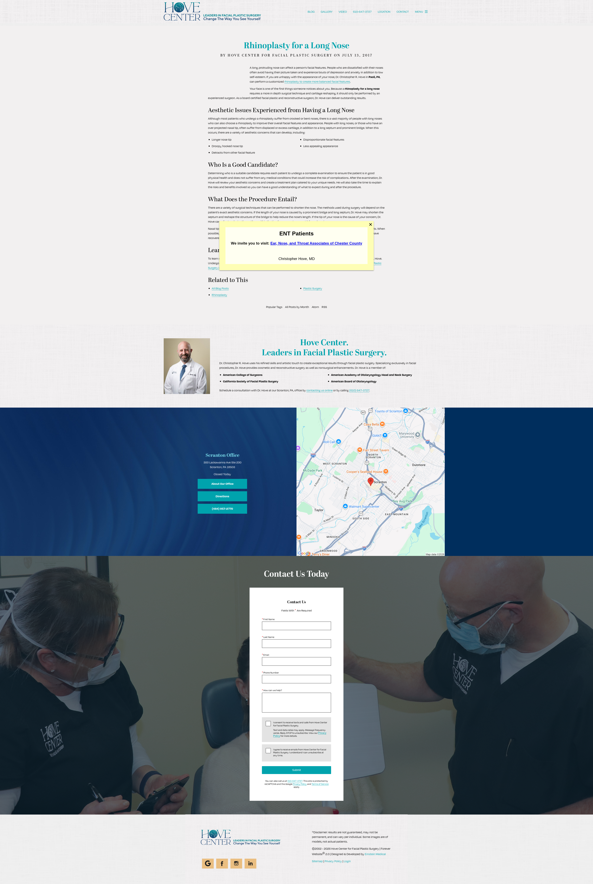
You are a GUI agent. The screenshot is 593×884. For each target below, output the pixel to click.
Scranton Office (222, 455)
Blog (311, 11)
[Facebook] (222, 864)
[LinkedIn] (250, 864)
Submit (296, 770)
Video (343, 11)
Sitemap (317, 861)
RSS (324, 307)
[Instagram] (236, 864)
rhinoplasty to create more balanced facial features (317, 81)
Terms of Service (320, 783)
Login (347, 861)
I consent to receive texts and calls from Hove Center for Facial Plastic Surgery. (300, 729)
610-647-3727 (295, 780)
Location (384, 11)
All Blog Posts (220, 288)
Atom (315, 307)
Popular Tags (274, 307)
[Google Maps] (208, 864)
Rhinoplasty (219, 295)
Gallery (326, 11)
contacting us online (319, 390)
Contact (403, 11)
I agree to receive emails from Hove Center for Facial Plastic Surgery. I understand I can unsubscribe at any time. (299, 752)
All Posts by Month (297, 307)
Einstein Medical (375, 854)
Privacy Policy (300, 783)
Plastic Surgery (312, 288)
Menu (419, 11)
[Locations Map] (370, 481)
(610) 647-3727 (359, 390)
